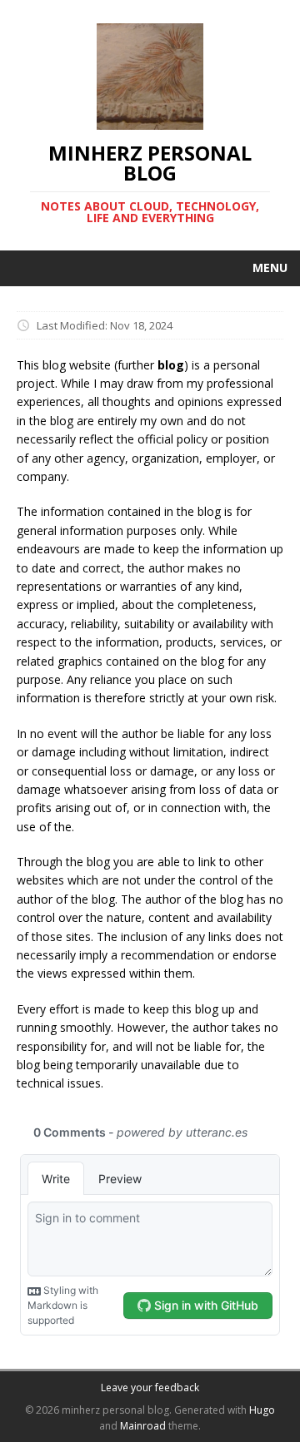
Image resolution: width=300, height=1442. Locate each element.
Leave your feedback (150, 1387)
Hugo (262, 1410)
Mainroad (143, 1426)
